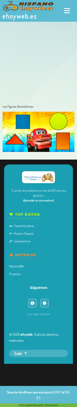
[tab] (67, 10)
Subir (18, 353)
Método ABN (16, 266)
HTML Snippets (26, 405)
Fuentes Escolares (24, 226)
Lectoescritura (22, 241)
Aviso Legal (32, 314)
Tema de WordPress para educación (29, 392)
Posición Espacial (23, 233)
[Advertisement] (38, 62)
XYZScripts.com (51, 405)
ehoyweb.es (20, 16)
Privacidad (45, 314)
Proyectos (15, 274)
